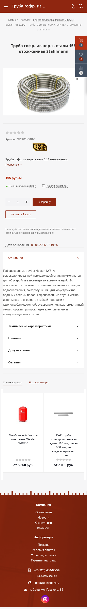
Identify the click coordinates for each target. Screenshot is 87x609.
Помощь (43, 544)
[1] (7, 132)
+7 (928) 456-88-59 (46, 570)
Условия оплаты (43, 550)
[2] (11, 132)
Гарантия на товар (43, 560)
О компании (43, 512)
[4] (19, 132)
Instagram (45, 599)
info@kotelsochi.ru (47, 582)
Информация (43, 537)
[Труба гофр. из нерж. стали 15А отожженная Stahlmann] (43, 92)
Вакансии (43, 528)
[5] (23, 132)
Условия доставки (43, 555)
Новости (43, 517)
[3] (15, 132)
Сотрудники (43, 522)
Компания (43, 504)
